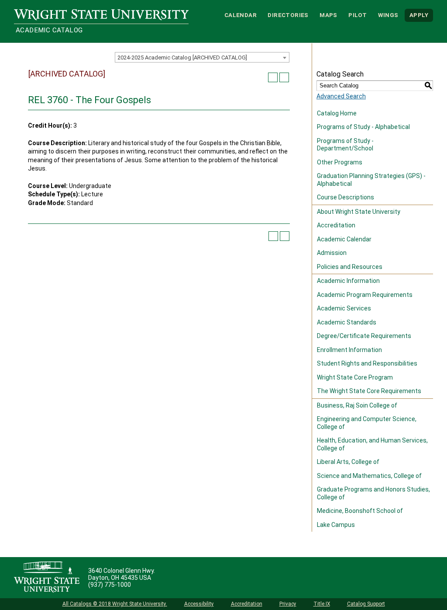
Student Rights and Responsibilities (367, 363)
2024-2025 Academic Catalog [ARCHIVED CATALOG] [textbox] (182, 57)
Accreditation (336, 225)
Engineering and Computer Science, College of (366, 422)
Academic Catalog (49, 30)
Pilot (357, 15)
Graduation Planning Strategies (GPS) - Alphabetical (371, 179)
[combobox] (202, 57)
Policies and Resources (349, 266)
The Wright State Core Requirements (369, 390)
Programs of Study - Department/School (345, 144)
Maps (328, 15)
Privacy (287, 604)
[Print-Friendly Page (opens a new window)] (273, 77)
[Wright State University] (46, 577)
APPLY (418, 15)
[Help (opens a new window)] (284, 77)
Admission (332, 252)
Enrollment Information (349, 349)
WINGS (388, 15)
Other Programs (339, 162)
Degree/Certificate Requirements (364, 335)
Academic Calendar (344, 239)
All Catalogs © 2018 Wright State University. (114, 604)
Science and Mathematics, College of (369, 475)
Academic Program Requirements (365, 294)
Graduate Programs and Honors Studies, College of (373, 493)
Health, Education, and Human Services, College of (372, 444)
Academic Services (344, 308)
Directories (288, 15)
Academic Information (348, 280)
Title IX (321, 604)
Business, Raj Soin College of (357, 405)
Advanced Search (341, 96)
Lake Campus (336, 524)
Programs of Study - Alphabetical (363, 126)
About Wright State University (358, 211)
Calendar (240, 15)
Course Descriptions (345, 197)
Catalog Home (337, 113)
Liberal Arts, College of (348, 461)
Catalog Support (366, 604)
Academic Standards (346, 322)
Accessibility (199, 604)
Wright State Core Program (355, 377)
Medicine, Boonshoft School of (360, 510)
